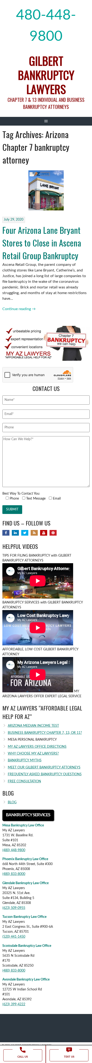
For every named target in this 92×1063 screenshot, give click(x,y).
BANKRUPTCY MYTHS (25, 760)
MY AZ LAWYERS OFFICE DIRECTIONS (37, 746)
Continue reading (19, 309)
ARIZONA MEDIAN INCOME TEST (33, 725)
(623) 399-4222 (13, 1004)
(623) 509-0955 (13, 908)
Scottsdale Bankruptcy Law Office (26, 946)
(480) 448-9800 (13, 850)
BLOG (12, 802)
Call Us (22, 1056)
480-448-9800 (46, 26)
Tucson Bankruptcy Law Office (24, 917)
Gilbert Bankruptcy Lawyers (46, 74)
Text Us (69, 1056)
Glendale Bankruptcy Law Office (25, 883)
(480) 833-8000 (13, 874)
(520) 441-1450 (13, 936)
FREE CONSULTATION (24, 781)
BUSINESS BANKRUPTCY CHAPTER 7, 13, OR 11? (45, 733)
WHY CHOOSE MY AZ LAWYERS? (33, 753)
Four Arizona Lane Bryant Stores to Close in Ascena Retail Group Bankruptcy (41, 243)
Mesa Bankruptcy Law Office (23, 825)
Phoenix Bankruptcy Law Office (25, 859)
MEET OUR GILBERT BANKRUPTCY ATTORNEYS (44, 767)
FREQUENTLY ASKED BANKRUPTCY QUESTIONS (45, 774)
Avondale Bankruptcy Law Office (26, 979)
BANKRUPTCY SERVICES (28, 815)
